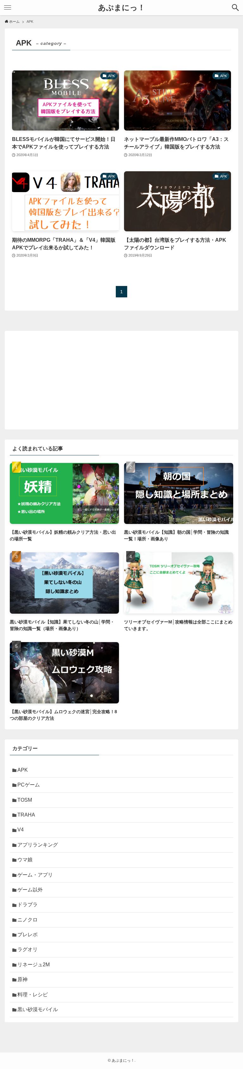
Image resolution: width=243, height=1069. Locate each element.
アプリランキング (37, 844)
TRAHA (26, 814)
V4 (20, 829)
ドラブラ (27, 904)
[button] (235, 7)
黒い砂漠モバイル (37, 1009)
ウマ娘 (25, 859)
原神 (22, 979)
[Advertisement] (121, 380)
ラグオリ (27, 949)
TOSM (24, 800)
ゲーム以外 (30, 889)
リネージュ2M (33, 964)
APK (22, 770)
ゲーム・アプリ (35, 875)
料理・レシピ (32, 994)
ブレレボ (27, 934)
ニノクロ (27, 919)
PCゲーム (28, 784)
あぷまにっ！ (121, 7)
